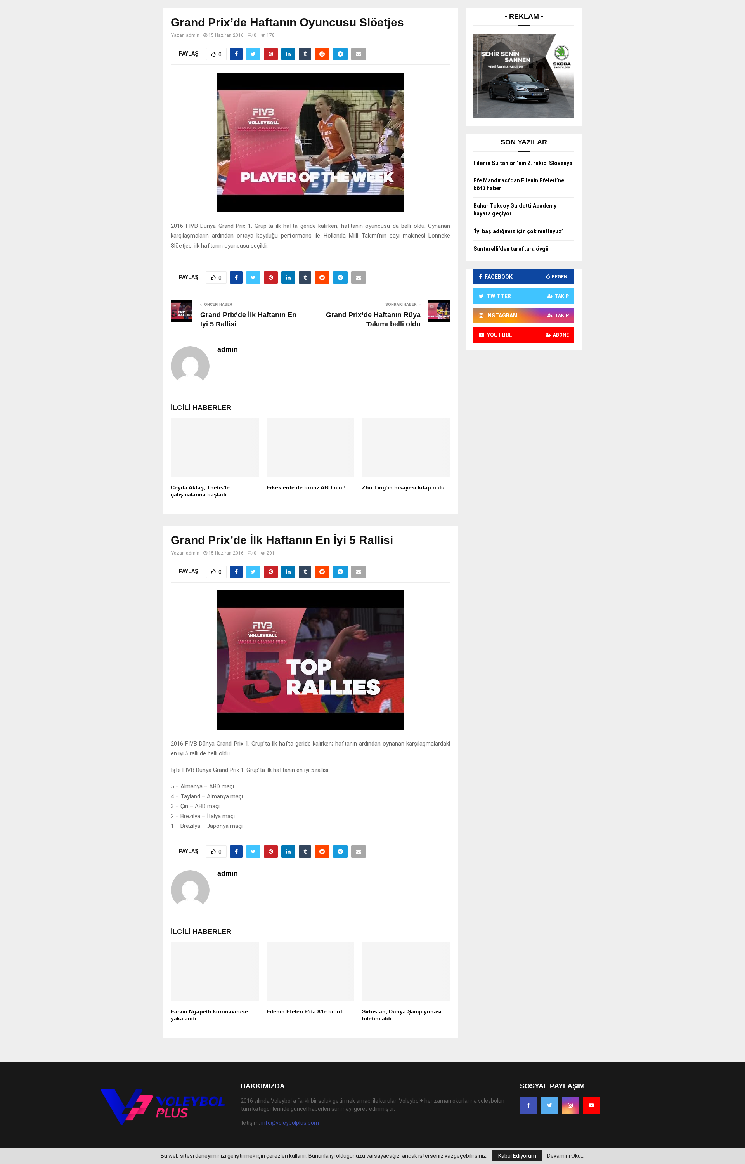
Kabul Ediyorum (517, 1156)
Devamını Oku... (565, 1156)
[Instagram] (570, 1105)
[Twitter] (549, 1105)
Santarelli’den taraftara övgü (511, 249)
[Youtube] (591, 1105)
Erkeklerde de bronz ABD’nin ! (306, 487)
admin (192, 35)
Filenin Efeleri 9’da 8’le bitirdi (305, 1011)
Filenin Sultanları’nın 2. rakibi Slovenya (522, 163)
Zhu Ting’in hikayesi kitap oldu (403, 487)
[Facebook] (528, 1105)
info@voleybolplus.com (290, 1123)
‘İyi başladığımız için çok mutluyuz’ (518, 231)
